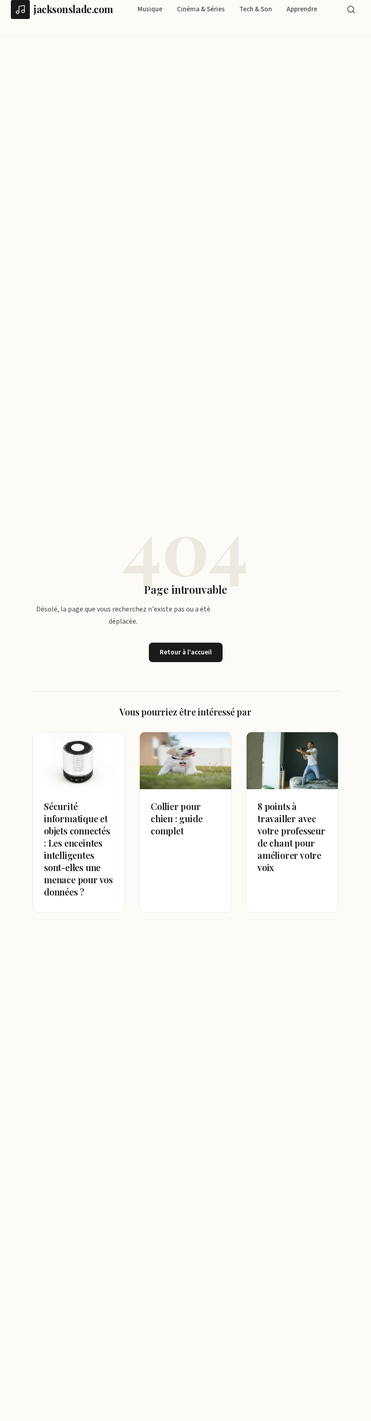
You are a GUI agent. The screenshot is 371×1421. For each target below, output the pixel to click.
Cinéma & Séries (201, 9)
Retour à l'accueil (186, 652)
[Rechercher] (351, 9)
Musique (150, 9)
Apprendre (301, 9)
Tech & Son (255, 9)
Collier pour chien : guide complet (176, 818)
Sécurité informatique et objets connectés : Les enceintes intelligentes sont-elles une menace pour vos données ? (78, 849)
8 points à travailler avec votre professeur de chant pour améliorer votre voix (291, 836)
